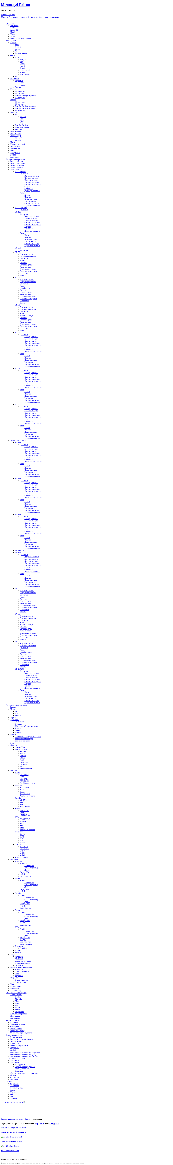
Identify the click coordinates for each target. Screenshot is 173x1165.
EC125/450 (24, 847)
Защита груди (15, 136)
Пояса (12, 142)
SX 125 (18, 212)
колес (17, 974)
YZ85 (22, 804)
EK (16, 711)
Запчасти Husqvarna (18, 440)
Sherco (22, 766)
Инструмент (20, 1065)
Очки (12, 55)
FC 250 (18, 443)
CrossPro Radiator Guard (11, 1141)
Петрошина (15, 1016)
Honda (12, 32)
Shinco (17, 1007)
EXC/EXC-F (25, 819)
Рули (12, 743)
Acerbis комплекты (27, 783)
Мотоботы (14, 79)
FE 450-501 (19, 550)
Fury (21, 62)
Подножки (14, 1048)
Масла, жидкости (12, 1020)
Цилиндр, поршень (32, 191)
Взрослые (19, 81)
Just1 (17, 45)
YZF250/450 (25, 806)
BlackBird (23, 948)
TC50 (22, 836)
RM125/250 (24, 811)
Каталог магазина (8, 15)
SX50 (22, 823)
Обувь (12, 1094)
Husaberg (23, 764)
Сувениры (14, 1077)
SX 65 (17, 277)
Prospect (23, 60)
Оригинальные (26, 944)
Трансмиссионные (17, 1024)
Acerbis (18, 47)
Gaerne (22, 83)
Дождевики (15, 153)
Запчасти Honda (16, 161)
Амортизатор (20, 982)
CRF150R (24, 779)
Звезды (13, 707)
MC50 (22, 851)
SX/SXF (23, 821)
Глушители (14, 988)
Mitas (17, 1001)
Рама (22, 193)
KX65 (22, 789)
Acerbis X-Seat (20, 747)
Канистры (19, 1071)
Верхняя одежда (16, 1088)
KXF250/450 (25, 794)
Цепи (12, 709)
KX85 (22, 792)
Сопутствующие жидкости (21, 1033)
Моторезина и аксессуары (16, 993)
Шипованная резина (18, 1014)
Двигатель (24, 174)
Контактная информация (49, 17)
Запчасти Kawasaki (18, 163)
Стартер (27, 186)
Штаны (13, 89)
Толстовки (14, 1086)
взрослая (18, 138)
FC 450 (18, 514)
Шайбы (18, 732)
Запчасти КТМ (16, 170)
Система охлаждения (32, 184)
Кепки (12, 1090)
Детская (13, 1098)
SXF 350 (18, 368)
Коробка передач (31, 180)
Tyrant (22, 68)
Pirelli (17, 1005)
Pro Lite (23, 117)
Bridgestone (19, 1012)
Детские (18, 87)
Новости (4, 17)
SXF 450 (18, 404)
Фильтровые (15, 1026)
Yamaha (13, 34)
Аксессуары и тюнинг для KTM (23, 1054)
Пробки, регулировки (19, 1046)
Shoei (17, 51)
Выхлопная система (28, 256)
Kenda (17, 1003)
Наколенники (15, 131)
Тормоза (23, 275)
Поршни (18, 724)
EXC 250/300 (20, 172)
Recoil (22, 66)
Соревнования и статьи (18, 17)
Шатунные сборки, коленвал (26, 726)
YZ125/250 (24, 800)
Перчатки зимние (22, 127)
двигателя (19, 959)
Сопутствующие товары (15, 1058)
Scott (17, 57)
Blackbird (23, 864)
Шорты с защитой (17, 144)
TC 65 (17, 614)
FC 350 (18, 478)
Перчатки (14, 112)
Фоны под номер (31, 868)
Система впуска (30, 341)
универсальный (21, 857)
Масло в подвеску (17, 1031)
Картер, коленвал (31, 178)
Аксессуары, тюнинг (14, 1035)
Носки (13, 151)
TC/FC (22, 834)
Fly (16, 76)
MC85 (22, 855)
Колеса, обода (15, 986)
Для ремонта (15, 1062)
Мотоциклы (10, 24)
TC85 (22, 840)
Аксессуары (15, 157)
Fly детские (19, 93)
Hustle (22, 64)
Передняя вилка (21, 980)
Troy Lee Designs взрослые (25, 96)
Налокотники (15, 134)
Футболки (14, 1084)
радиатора (19, 957)
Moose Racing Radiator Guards (13, 1132)
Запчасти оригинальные (15, 159)
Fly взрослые (20, 91)
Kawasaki (14, 30)
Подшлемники (21, 53)
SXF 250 (18, 332)
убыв (42, 1124)
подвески (19, 976)
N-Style (23, 874)
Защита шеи (15, 146)
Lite (21, 119)
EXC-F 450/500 (21, 208)
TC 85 (17, 641)
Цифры (18, 950)
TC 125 (18, 553)
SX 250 (18, 248)
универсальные (26, 768)
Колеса (27, 195)
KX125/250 (24, 787)
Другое (13, 1050)
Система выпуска (31, 203)
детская (18, 140)
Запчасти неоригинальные (16, 705)
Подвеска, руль (30, 199)
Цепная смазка (16, 1029)
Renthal (18, 715)
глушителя (19, 965)
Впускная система (31, 176)
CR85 (22, 777)
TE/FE (22, 842)
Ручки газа (14, 1043)
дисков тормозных (22, 963)
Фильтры (18, 728)
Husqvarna (14, 26)
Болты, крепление (22, 1069)
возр (36, 1124)
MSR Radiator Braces (10, 1151)
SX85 (22, 828)
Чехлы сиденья (21, 749)
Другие (27, 870)
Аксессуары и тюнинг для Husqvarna (25, 1052)
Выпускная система (28, 282)
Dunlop (18, 997)
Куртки (13, 155)
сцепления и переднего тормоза (28, 737)
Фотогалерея (33, 17)
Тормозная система (32, 206)
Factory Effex (25, 872)
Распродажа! (20, 98)
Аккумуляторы (16, 991)
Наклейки (14, 859)
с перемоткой (25, 70)
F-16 (21, 123)
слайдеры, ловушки (23, 961)
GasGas (18, 845)
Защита (13, 955)
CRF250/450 (25, 781)
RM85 (22, 813)
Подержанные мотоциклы (20, 38)
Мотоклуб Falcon (15, 4)
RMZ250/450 (25, 815)
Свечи (17, 730)
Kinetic (22, 121)
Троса (12, 984)
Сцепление (28, 189)
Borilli (17, 1010)
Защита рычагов (16, 1041)
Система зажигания (32, 182)
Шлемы (13, 43)
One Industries (25, 876)
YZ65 (22, 802)
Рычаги (13, 734)
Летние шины (16, 995)
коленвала (19, 969)
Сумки (13, 1075)
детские (18, 49)
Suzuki (13, 36)
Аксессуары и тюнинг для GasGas (24, 1056)
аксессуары (24, 74)
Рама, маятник (30, 201)
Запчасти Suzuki (16, 167)
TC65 (22, 838)
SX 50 (17, 252)
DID (16, 713)
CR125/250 (24, 775)
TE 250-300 (19, 669)
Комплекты (29, 866)
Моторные (14, 1022)
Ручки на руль (16, 1037)
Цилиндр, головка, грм (33, 352)
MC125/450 (24, 849)
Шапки (13, 1092)
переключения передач (24, 739)
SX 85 (17, 305)
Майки (13, 100)
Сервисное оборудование (25, 1067)
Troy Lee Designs (21, 125)
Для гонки (14, 1060)
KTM (12, 28)
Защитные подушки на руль (21, 1039)
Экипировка (11, 40)
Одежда (9, 1081)
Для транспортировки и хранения (24, 1073)
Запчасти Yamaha (17, 165)
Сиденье (13, 745)
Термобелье (15, 148)
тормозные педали (22, 741)
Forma (22, 85)
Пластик (27, 197)
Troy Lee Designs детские (25, 108)
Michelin (18, 999)
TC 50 (17, 588)
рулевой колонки (22, 971)
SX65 (22, 825)
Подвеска (14, 978)
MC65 (22, 853)
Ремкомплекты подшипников (22, 967)
